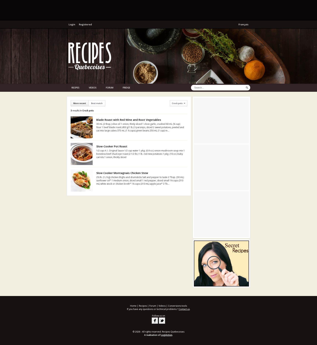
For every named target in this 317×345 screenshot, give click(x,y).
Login (72, 24)
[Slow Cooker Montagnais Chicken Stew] (82, 181)
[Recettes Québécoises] (90, 56)
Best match (97, 103)
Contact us (184, 309)
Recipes (75, 87)
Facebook (155, 320)
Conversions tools (177, 305)
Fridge (126, 87)
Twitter (162, 320)
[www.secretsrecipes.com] (221, 263)
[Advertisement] (158, 10)
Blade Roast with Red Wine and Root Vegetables (128, 119)
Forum (109, 87)
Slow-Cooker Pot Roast (111, 146)
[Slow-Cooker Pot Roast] (82, 154)
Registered (85, 24)
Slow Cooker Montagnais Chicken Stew (122, 173)
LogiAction (166, 335)
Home (133, 305)
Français (243, 24)
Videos (92, 87)
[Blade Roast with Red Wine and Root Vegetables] (82, 127)
